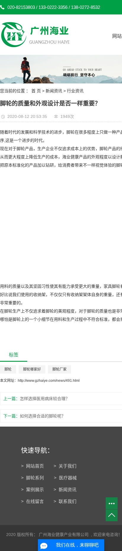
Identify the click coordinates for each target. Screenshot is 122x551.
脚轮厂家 (59, 369)
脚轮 (8, 369)
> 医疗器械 (65, 477)
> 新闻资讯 (65, 489)
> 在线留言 (32, 501)
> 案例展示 (32, 489)
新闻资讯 (54, 90)
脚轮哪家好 (32, 369)
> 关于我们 (65, 465)
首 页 (36, 90)
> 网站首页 (32, 465)
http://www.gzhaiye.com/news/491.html (49, 381)
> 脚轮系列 (33, 477)
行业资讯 (75, 90)
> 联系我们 (65, 501)
